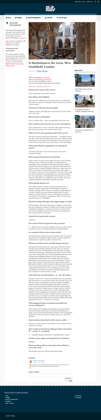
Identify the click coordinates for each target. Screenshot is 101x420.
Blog (9, 18)
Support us (90, 1)
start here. (23, 38)
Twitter (78, 396)
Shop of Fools (63, 18)
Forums (19, 18)
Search (95, 1)
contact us (9, 62)
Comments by (66, 380)
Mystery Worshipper (34, 18)
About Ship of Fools (80, 1)
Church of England (42, 71)
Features (49, 18)
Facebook (78, 397)
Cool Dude (46, 77)
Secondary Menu (98, 1)
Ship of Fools (50, 8)
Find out (8, 41)
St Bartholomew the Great (42, 79)
